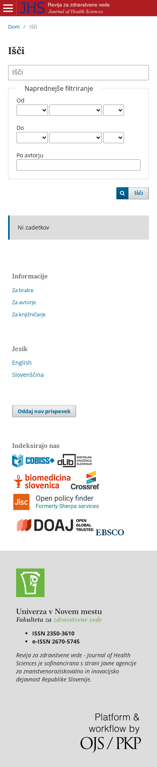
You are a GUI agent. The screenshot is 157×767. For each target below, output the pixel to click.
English (22, 362)
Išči (138, 193)
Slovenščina (28, 374)
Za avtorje (24, 302)
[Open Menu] (8, 8)
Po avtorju (30, 155)
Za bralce (22, 290)
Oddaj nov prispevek (44, 411)
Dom (14, 26)
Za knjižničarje (28, 314)
